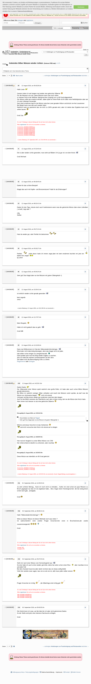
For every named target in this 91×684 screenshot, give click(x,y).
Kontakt (67, 672)
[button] (25, 11)
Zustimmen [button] (81, 7)
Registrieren (21, 361)
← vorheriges (46, 75)
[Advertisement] (45, 35)
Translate (85, 28)
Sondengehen (14, 51)
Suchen (85, 23)
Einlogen (32, 361)
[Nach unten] (85, 85)
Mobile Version (76, 672)
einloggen (20, 20)
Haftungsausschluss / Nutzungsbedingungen (26, 672)
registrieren (29, 20)
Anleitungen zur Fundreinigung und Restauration (24, 52)
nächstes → (85, 75)
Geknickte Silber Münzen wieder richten (19, 54)
